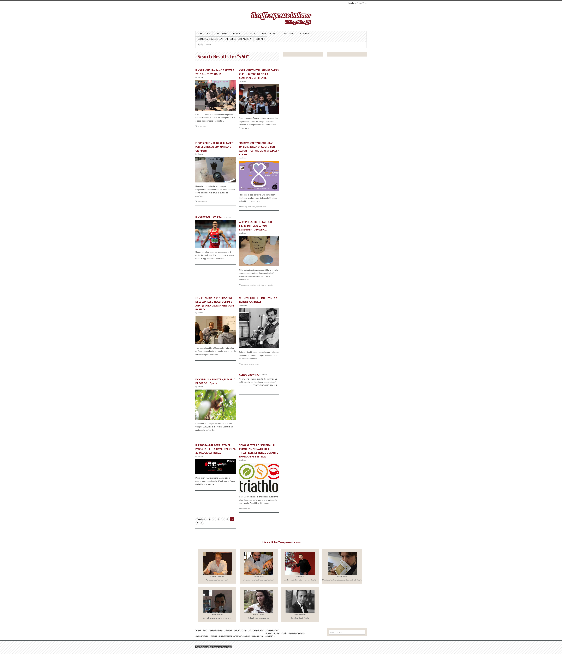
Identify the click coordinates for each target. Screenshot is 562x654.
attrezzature (272, 633)
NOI (208, 34)
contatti (260, 39)
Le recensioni (288, 34)
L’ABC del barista (269, 34)
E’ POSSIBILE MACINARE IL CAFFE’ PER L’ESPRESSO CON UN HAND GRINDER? (214, 146)
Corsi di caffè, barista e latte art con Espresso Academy (224, 39)
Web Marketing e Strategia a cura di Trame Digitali (213, 647)
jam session (269, 285)
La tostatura (305, 34)
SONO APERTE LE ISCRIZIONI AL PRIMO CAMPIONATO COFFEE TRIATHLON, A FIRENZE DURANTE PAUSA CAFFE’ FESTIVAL (258, 450)
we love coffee (254, 364)
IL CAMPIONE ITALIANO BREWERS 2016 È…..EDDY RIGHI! (214, 72)
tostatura (244, 364)
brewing (244, 206)
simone (200, 77)
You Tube (363, 3)
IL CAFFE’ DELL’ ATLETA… (209, 217)
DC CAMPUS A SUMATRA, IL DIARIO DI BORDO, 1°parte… (215, 381)
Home (200, 34)
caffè (284, 633)
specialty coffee (261, 206)
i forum (236, 34)
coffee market (222, 34)
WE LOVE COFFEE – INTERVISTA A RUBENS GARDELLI (258, 299)
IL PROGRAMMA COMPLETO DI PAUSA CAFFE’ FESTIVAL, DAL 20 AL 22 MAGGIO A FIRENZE (215, 448)
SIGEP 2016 (202, 126)
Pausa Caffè (245, 508)
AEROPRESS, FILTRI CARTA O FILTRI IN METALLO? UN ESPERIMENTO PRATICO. (255, 225)
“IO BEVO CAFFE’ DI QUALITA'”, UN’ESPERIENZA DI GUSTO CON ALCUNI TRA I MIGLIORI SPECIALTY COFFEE (259, 148)
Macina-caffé (202, 201)
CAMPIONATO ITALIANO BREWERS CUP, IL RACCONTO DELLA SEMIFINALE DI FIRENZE (259, 74)
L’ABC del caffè (251, 34)
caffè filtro (251, 206)
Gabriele (244, 305)
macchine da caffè (297, 633)
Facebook (352, 3)
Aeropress (245, 285)
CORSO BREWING (249, 374)
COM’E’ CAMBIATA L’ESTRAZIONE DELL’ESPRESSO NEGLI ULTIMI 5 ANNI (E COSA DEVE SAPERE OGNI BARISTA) (214, 303)
